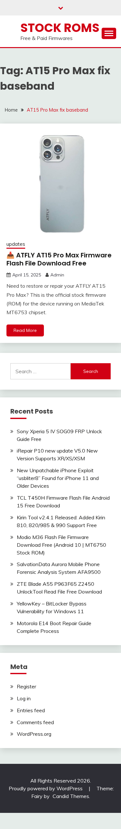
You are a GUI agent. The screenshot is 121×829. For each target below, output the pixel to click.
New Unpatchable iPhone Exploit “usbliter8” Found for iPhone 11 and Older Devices (58, 478)
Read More (25, 330)
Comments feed (35, 722)
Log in (24, 698)
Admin (57, 275)
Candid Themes (71, 796)
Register (26, 686)
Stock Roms (59, 27)
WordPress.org (34, 734)
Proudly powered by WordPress (46, 788)
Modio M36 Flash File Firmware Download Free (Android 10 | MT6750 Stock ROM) (61, 545)
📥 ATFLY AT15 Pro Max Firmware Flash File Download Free (59, 259)
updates (15, 244)
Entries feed (31, 710)
